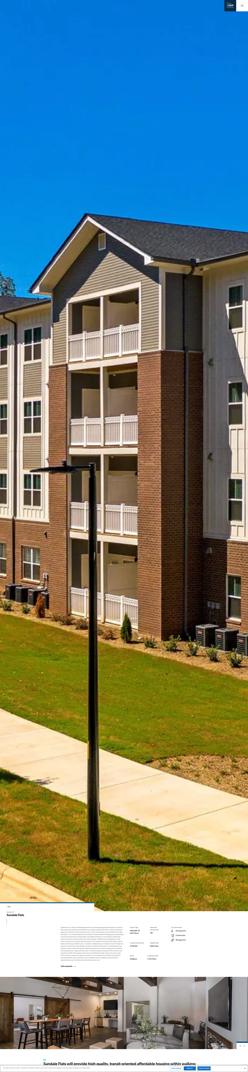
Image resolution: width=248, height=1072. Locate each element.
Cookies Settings (176, 1068)
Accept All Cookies (204, 1068)
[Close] (245, 1068)
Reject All (190, 1068)
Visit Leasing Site (66, 966)
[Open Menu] (242, 5)
